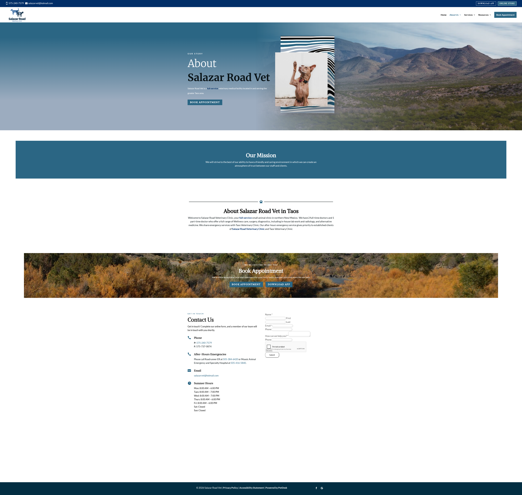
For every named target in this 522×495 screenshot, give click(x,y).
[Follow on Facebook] (316, 488)
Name (269, 314)
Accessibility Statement (251, 487)
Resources (483, 14)
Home (444, 14)
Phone (268, 329)
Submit (272, 355)
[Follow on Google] (322, 488)
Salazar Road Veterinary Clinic (248, 228)
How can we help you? (276, 336)
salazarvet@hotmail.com (206, 375)
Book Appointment (205, 102)
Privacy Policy (230, 487)
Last (288, 322)
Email (268, 325)
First (288, 318)
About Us (454, 14)
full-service (212, 88)
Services (468, 14)
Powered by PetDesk (276, 487)
